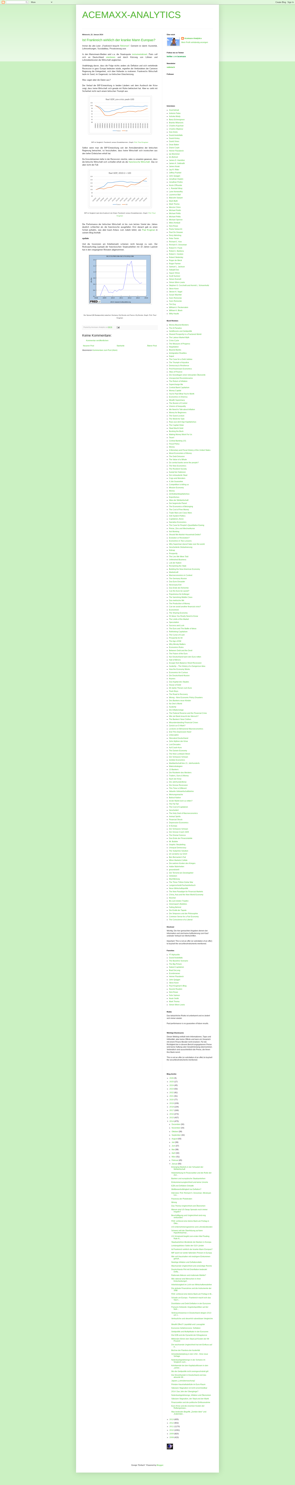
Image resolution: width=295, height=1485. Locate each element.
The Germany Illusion (178, 578)
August (175, 1139)
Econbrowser (174, 973)
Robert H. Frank (175, 248)
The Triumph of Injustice (179, 362)
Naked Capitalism (176, 967)
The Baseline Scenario (178, 961)
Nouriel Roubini (175, 989)
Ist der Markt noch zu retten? (181, 801)
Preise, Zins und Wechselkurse (182, 528)
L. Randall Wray (175, 188)
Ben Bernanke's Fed (177, 857)
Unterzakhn (174, 735)
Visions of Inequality (177, 406)
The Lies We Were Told (178, 556)
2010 (171, 1430)
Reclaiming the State (177, 566)
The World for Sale (177, 419)
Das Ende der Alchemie (179, 588)
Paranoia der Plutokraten (181, 1199)
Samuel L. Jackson (177, 267)
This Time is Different (178, 788)
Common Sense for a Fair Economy (184, 917)
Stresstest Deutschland (178, 738)
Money (172, 447)
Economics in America (178, 397)
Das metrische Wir (176, 600)
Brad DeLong (174, 970)
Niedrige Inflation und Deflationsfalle (186, 1262)
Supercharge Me (176, 384)
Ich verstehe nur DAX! (178, 854)
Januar (175, 1164)
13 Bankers (174, 769)
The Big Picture (175, 964)
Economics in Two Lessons (180, 541)
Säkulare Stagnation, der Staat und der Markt (190, 1399)
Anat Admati (174, 110)
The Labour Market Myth (179, 337)
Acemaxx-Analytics (193, 38)
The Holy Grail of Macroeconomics (183, 813)
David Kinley (174, 138)
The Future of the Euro (178, 654)
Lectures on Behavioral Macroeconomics (186, 729)
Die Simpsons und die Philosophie (183, 913)
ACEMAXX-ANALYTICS (131, 15)
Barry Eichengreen (177, 120)
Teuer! (171, 438)
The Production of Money (179, 603)
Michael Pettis (175, 213)
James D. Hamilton (177, 160)
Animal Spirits (175, 816)
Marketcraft (173, 572)
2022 (171, 1092)
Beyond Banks (175, 350)
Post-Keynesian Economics (180, 369)
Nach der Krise (175, 779)
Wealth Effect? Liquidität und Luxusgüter (188, 1324)
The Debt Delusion (177, 456)
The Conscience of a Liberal (181, 920)
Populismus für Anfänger (179, 594)
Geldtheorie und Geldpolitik (180, 331)
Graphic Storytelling (177, 845)
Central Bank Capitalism (179, 387)
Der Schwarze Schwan (178, 757)
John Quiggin (174, 176)
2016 (171, 1114)
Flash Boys (173, 691)
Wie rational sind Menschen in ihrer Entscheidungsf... (186, 1280)
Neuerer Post (88, 346)
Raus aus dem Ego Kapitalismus (182, 422)
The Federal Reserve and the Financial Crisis (188, 713)
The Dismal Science (177, 835)
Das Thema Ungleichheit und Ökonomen (188, 1206)
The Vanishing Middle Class (180, 597)
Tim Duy (172, 304)
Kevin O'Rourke (175, 185)
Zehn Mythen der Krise (178, 741)
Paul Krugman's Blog (178, 986)
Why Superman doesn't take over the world (187, 544)
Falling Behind (175, 907)
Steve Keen (174, 289)
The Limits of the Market (179, 619)
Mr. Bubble (173, 841)
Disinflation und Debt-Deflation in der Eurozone (191, 1303)
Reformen (124, 46)
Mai (173, 1149)
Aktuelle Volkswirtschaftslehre (181, 791)
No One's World (175, 704)
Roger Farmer (175, 264)
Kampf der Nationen (177, 472)
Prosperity (173, 553)
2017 (171, 1110)
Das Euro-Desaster (177, 582)
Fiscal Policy (174, 444)
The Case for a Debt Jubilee (180, 359)
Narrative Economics (177, 522)
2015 (171, 1118)
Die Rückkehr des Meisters (180, 773)
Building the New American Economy (184, 569)
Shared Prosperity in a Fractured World (185, 334)
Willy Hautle (174, 314)
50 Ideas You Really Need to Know (183, 616)
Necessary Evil (175, 585)
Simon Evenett (175, 279)
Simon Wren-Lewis (177, 282)
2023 (171, 1089)
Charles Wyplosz (176, 129)
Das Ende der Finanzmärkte (180, 838)
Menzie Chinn (175, 207)
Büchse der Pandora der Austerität (185, 1350)
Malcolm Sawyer (176, 198)
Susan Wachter (175, 295)
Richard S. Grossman (178, 245)
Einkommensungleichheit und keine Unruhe (189, 1182)
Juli (173, 1142)
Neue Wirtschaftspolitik (178, 888)
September (176, 1135)
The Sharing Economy (178, 613)
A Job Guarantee (176, 481)
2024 (171, 1085)
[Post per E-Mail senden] (118, 327)
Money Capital (175, 391)
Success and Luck (176, 625)
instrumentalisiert (139, 54)
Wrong (174, 1202)
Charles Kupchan (176, 126)
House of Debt (175, 685)
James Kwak (174, 166)
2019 (171, 1103)
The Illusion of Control (178, 403)
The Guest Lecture (176, 416)
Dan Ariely (173, 132)
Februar (175, 1160)
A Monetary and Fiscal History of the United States (189, 450)
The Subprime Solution (178, 851)
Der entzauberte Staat (178, 475)
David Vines (174, 141)
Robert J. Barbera (176, 251)
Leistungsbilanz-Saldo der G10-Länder (187, 1246)
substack (171, 67)
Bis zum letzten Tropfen (179, 901)
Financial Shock (175, 820)
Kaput (171, 356)
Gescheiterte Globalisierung (180, 547)
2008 (171, 1437)
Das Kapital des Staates (179, 682)
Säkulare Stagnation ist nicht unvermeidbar (189, 1388)
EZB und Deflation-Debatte (182, 1186)
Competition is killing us (179, 484)
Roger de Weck (175, 260)
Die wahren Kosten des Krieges (182, 863)
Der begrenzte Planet (178, 503)
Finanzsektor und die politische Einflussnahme (190, 1402)
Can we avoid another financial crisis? (185, 607)
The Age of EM (175, 641)
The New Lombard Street (179, 754)
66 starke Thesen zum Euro (180, 688)
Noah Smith (174, 998)
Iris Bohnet (173, 157)
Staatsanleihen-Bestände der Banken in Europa (191, 1242)
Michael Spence (176, 220)
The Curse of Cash (177, 635)
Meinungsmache (176, 794)
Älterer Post (152, 346)
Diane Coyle (174, 148)
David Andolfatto (176, 135)
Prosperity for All (176, 638)
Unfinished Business (177, 560)
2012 (171, 1423)
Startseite (120, 346)
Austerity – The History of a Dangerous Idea (187, 666)
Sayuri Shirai (174, 273)
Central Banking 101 (177, 441)
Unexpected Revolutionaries (181, 378)
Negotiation (174, 347)
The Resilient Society (178, 469)
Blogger (160, 1465)
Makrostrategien (176, 766)
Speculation (174, 622)
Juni (174, 1146)
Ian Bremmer (174, 154)
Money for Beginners (177, 412)
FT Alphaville (174, 955)
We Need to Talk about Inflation (182, 409)
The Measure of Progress (179, 344)
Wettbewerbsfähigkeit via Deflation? (186, 1189)
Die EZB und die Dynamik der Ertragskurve (189, 1335)
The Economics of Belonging (181, 506)
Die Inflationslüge (176, 710)
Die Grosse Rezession (178, 785)
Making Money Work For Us (180, 434)
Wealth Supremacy (177, 400)
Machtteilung (174, 879)
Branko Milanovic (176, 123)
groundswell (174, 870)
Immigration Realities (178, 353)
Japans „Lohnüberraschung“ (183, 1381)
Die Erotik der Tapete (178, 910)
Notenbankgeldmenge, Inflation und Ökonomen (191, 1395)
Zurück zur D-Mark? (177, 726)
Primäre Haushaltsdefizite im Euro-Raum (188, 1384)
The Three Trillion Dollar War (181, 882)
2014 (171, 1121)
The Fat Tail (174, 804)
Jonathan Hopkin (176, 179)
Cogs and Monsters (177, 478)
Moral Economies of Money (180, 453)
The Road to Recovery (178, 694)
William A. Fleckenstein (178, 307)
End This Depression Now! (180, 732)
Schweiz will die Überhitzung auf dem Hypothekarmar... (187, 1232)
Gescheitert (174, 810)
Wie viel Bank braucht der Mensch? (184, 716)
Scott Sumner (174, 276)
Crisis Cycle (174, 340)
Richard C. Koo (175, 242)
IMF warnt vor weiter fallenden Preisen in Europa (191, 1253)
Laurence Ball (175, 195)
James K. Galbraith (177, 163)
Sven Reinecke (175, 298)
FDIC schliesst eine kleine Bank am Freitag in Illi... (192, 1294)
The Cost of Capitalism (178, 807)
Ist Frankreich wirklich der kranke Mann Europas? (118, 40)
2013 (171, 1419)
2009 (171, 1434)
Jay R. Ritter (174, 170)
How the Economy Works (179, 669)
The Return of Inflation (178, 381)
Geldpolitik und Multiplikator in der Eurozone (189, 1332)
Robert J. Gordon (176, 254)
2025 (171, 1082)
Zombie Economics (177, 760)
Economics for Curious (178, 672)
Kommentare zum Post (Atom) (104, 350)
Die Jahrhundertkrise (178, 782)
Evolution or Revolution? (179, 538)
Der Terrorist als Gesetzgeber (181, 873)
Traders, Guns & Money (179, 776)
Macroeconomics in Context (180, 575)
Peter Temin (174, 238)
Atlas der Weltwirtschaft (178, 500)
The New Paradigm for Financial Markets (186, 892)
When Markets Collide (178, 860)
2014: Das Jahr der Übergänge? (184, 1391)
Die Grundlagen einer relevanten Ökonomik (187, 375)
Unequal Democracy (177, 848)
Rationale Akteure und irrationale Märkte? (188, 1275)
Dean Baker (174, 145)
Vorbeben (173, 876)
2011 (171, 1426)
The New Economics (177, 466)
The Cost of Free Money (179, 510)
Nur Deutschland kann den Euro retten (185, 657)
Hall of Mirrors (175, 660)
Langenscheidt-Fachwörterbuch (182, 885)
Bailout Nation (175, 798)
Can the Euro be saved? (179, 591)
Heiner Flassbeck (176, 151)
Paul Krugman (148, 230)
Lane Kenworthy (176, 192)
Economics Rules (176, 647)
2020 (171, 1100)
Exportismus (174, 497)
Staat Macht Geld (176, 428)
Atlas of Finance (175, 372)
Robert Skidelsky (176, 257)
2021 (171, 1096)
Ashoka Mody (174, 116)
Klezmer (172, 898)
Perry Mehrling (175, 235)
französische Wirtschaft (139, 162)
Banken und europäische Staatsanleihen (188, 1178)
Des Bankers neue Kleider (180, 701)
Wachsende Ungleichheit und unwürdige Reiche (191, 1266)
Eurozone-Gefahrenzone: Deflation (186, 1328)
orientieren (110, 57)
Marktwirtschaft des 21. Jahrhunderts (184, 763)
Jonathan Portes (176, 182)
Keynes (172, 679)
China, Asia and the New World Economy (186, 895)
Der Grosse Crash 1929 (179, 832)
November (176, 1128)
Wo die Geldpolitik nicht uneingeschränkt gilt (189, 1371)
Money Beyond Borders (179, 325)
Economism (174, 610)
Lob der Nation (175, 563)
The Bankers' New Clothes (180, 719)
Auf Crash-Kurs (175, 747)
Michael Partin (175, 210)
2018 (171, 1107)
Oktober (175, 1131)
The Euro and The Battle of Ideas (182, 629)
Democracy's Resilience (179, 365)
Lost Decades (175, 744)
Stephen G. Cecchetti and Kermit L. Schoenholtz (189, 285)
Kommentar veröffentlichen (97, 340)
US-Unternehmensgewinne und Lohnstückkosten (191, 1227)
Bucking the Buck (176, 431)
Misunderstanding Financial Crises (183, 722)
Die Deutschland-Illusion (179, 675)
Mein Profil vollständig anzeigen (194, 42)
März (174, 1157)
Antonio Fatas (175, 113)
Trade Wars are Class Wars (180, 513)
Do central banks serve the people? (184, 463)
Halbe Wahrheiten (176, 866)
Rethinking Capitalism (178, 632)
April (174, 1153)
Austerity (172, 707)
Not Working (174, 531)
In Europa (173, 826)
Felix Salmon (174, 995)
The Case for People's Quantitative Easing (186, 525)
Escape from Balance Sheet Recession (185, 663)
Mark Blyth (173, 201)
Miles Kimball (174, 223)
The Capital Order (176, 425)
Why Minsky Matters (177, 644)
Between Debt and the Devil (180, 650)
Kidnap (172, 550)
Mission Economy (176, 488)
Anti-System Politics (177, 516)
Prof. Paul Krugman (141, 142)
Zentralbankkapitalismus (179, 494)
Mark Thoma (174, 204)
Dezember (176, 1124)
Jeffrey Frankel (175, 173)
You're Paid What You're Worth (181, 394)
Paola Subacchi (175, 229)
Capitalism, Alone (176, 519)
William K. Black (175, 310)
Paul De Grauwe (176, 232)
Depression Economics (178, 823)
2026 (171, 1078)
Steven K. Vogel (175, 292)
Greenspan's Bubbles (178, 904)
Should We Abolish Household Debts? (185, 535)
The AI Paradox (175, 328)
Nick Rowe (173, 226)
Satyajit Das (174, 270)
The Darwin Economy (178, 751)
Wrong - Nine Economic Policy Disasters (186, 697)
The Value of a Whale (178, 459)
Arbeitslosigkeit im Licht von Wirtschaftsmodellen (191, 1285)
